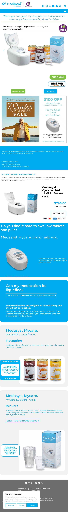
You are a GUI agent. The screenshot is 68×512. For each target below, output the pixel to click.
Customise (11, 505)
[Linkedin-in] (50, 6)
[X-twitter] (60, 6)
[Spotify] (57, 6)
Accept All (32, 505)
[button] (65, 11)
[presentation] (3, 50)
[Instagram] (47, 6)
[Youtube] (53, 6)
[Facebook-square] (43, 6)
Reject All (21, 505)
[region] (21, 500)
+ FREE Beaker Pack (52, 191)
